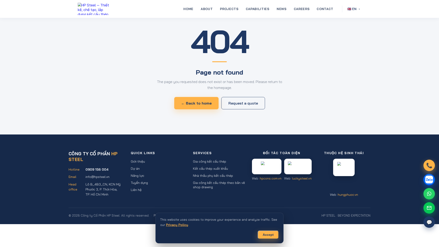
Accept (268, 234)
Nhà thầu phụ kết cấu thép (213, 175)
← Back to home (196, 103)
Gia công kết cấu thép (209, 161)
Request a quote (243, 103)
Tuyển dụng (139, 182)
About (207, 9)
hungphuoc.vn (348, 195)
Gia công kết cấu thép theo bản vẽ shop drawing (219, 184)
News (281, 9)
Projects (229, 9)
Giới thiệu (138, 161)
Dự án (135, 168)
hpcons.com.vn (270, 178)
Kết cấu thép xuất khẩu (210, 168)
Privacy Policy (177, 225)
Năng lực (137, 175)
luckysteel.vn (302, 178)
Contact (325, 9)
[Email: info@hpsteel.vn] (429, 208)
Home (188, 9)
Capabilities (257, 9)
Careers (302, 9)
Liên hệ (136, 190)
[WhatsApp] (429, 193)
